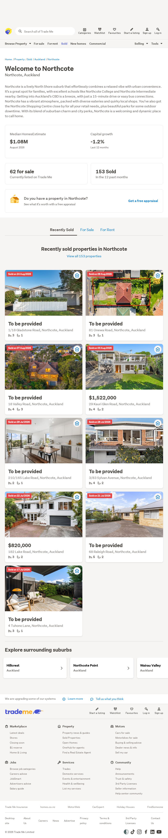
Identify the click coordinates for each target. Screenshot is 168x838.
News (56, 820)
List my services (71, 788)
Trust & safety (123, 778)
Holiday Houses (126, 807)
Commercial (97, 43)
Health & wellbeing (73, 783)
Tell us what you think (109, 699)
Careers (43, 820)
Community (123, 762)
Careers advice (18, 774)
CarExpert (98, 807)
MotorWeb (74, 807)
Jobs (13, 762)
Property (19, 59)
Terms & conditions (105, 820)
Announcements (124, 774)
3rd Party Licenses (126, 783)
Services (68, 762)
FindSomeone (155, 807)
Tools (155, 43)
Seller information (125, 788)
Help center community (128, 793)
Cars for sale (122, 733)
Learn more (75, 699)
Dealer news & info (126, 747)
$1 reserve (16, 747)
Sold (64, 43)
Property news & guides (76, 733)
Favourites (132, 713)
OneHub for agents (73, 747)
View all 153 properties (84, 256)
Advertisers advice (20, 783)
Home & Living (18, 752)
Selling (140, 43)
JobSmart (15, 778)
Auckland (40, 59)
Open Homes (69, 742)
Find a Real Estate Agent (76, 752)
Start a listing (97, 713)
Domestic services (72, 774)
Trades (66, 769)
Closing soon (17, 742)
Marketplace (18, 726)
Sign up (147, 33)
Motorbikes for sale (126, 737)
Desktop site (10, 820)
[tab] (63, 230)
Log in (157, 33)
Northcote (53, 59)
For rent (53, 43)
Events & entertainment (76, 778)
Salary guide (17, 788)
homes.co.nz (47, 807)
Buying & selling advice (128, 742)
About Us (27, 820)
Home (8, 59)
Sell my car (121, 752)
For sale (39, 43)
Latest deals (17, 733)
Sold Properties (71, 737)
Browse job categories (22, 769)
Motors (120, 726)
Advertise (69, 820)
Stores (13, 737)
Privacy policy (84, 820)
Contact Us (155, 820)
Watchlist (115, 713)
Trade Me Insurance (16, 807)
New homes (78, 43)
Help (118, 769)
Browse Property (16, 43)
